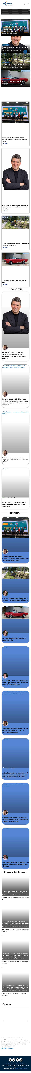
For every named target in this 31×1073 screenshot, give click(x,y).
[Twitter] (13, 1060)
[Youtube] (17, 1060)
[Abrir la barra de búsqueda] (23, 4)
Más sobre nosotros (7, 1048)
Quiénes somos (11, 1064)
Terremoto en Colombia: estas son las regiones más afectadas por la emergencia (15, 955)
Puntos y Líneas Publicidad (21, 1068)
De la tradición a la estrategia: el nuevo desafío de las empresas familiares (14, 504)
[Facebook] (10, 1060)
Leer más (4, 143)
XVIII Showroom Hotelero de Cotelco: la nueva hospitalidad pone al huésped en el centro (14, 139)
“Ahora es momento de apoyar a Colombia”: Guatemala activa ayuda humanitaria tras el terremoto (15, 923)
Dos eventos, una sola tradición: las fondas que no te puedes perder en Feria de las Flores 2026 (15, 682)
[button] (3, 1021)
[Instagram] (20, 1060)
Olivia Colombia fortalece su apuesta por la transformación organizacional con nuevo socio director (15, 207)
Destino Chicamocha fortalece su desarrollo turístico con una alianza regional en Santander (15, 819)
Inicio (6, 1064)
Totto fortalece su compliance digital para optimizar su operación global (15, 460)
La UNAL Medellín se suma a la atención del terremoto (15, 892)
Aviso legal (18, 1064)
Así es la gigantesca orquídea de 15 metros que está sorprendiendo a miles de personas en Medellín (15, 775)
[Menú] (28, 4)
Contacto (24, 1064)
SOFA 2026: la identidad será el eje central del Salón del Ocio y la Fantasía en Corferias (15, 730)
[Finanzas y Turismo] (8, 4)
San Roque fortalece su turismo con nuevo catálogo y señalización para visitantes (15, 864)
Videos (6, 1004)
